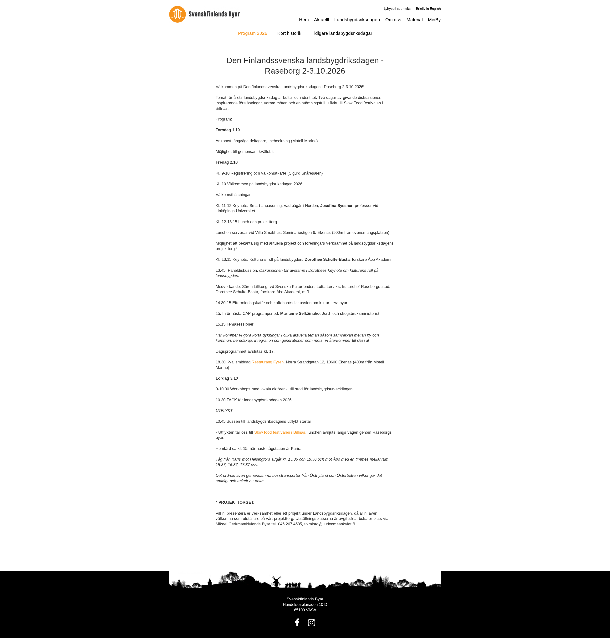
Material (415, 19)
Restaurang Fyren (268, 362)
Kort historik (289, 33)
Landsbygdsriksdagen (357, 19)
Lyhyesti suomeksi (397, 8)
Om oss (393, 19)
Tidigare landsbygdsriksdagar (342, 33)
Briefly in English (428, 8)
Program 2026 (252, 33)
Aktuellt (321, 19)
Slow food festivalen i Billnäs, (280, 432)
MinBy (434, 19)
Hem (304, 19)
